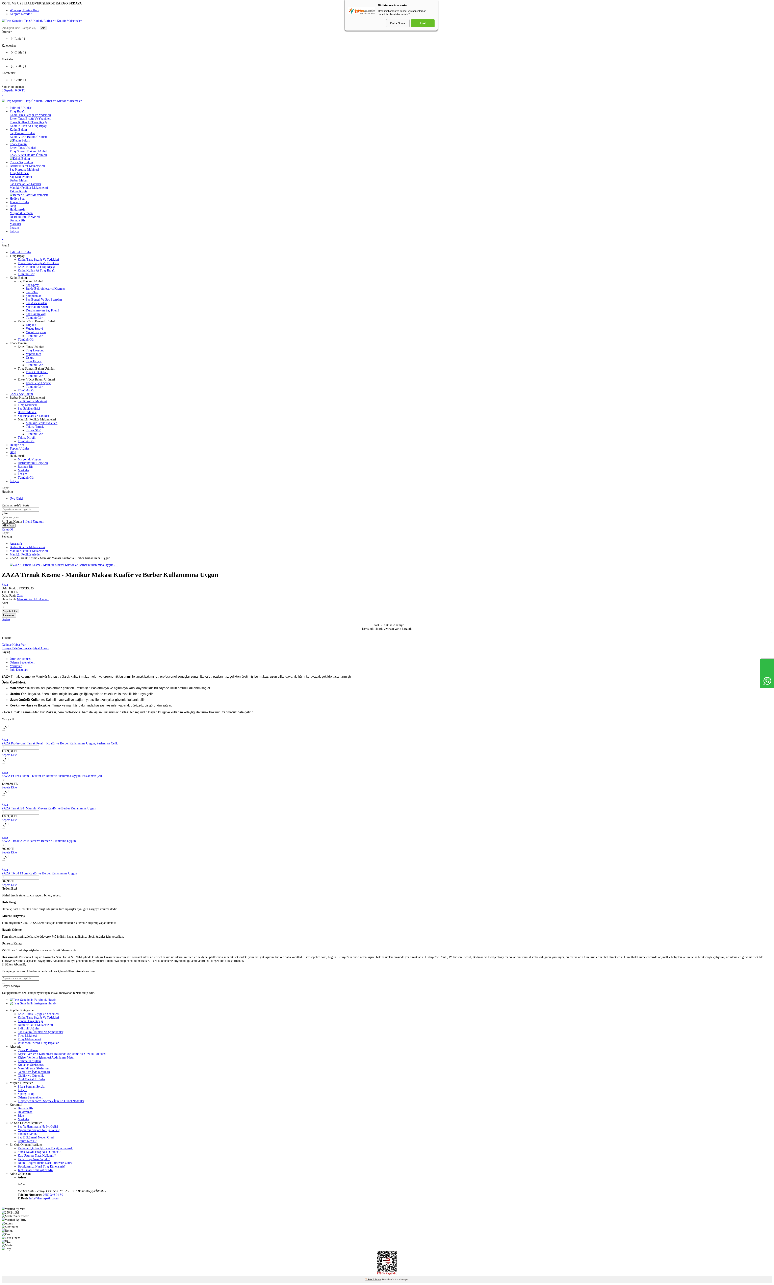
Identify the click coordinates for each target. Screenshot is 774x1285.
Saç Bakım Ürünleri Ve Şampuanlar (40, 1032)
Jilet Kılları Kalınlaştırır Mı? (35, 1170)
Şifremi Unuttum (33, 521)
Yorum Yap (25, 648)
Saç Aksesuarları (36, 303)
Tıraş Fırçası (34, 361)
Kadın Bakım (18, 129)
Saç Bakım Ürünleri (22, 133)
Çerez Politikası (28, 1050)
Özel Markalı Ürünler (31, 1079)
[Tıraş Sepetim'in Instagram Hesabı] (33, 1003)
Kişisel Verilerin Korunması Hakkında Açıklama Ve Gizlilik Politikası (62, 1053)
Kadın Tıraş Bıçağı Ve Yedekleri (30, 115)
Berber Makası (19, 180)
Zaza (5, 584)
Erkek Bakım (18, 144)
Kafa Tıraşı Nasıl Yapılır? (34, 1159)
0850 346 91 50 (53, 1194)
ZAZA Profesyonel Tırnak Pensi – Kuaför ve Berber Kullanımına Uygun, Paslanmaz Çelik (60, 743)
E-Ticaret (376, 1279)
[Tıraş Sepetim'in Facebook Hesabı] (33, 999)
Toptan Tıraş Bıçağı (30, 1021)
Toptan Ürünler (19, 202)
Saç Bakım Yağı (36, 314)
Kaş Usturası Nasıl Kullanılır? (37, 1155)
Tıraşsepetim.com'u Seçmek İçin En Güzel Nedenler (51, 1101)
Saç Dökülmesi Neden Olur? (36, 1137)
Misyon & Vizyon (21, 213)
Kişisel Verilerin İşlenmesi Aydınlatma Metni (46, 1057)
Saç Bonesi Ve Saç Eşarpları (44, 299)
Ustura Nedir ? (27, 1141)
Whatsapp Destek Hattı (24, 10)
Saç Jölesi (32, 292)
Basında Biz (17, 220)
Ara (43, 27)
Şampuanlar (33, 296)
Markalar (15, 224)
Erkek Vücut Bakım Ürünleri (28, 155)
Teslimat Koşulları (29, 1061)
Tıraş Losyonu (35, 350)
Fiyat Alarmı (41, 648)
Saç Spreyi (33, 285)
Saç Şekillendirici (21, 176)
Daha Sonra (398, 23)
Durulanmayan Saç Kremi (42, 310)
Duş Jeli (31, 325)
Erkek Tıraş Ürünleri (23, 147)
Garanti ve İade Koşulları (34, 1072)
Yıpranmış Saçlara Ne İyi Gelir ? (38, 1130)
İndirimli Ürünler (20, 107)
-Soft (368, 1279)
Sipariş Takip (26, 1093)
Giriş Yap (8, 525)
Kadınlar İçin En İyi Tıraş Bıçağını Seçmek (45, 1148)
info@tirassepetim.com (43, 1198)
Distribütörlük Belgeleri (25, 216)
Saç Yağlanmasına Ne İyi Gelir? (38, 1126)
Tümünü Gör (26, 274)
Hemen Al (9, 615)
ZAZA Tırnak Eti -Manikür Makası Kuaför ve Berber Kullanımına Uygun (49, 808)
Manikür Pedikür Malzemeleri (29, 187)
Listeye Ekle (10, 648)
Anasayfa (16, 543)
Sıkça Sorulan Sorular (32, 1086)
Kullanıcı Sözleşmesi (31, 1064)
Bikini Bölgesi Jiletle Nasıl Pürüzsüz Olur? (45, 1162)
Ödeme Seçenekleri (22, 662)
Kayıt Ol (7, 529)
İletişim (14, 227)
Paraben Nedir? (27, 1133)
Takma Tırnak (35, 426)
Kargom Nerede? (21, 14)
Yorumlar (16, 666)
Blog (13, 206)
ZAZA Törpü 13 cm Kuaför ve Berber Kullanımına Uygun (39, 873)
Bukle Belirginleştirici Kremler (45, 288)
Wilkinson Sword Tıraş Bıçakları (38, 1043)
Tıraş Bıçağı (17, 111)
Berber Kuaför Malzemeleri (27, 166)
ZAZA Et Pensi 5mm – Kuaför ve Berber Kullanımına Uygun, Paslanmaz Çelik (52, 776)
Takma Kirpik (18, 191)
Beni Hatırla (14, 521)
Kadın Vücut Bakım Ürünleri (28, 136)
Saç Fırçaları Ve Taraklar (25, 184)
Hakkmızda (25, 1112)
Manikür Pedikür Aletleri (41, 423)
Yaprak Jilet (33, 354)
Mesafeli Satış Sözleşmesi (34, 1068)
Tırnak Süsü (33, 430)
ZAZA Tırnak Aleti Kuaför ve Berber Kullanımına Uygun (39, 841)
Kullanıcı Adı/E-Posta (15, 505)
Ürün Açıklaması (20, 658)
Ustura (30, 357)
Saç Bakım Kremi (37, 306)
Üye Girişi (16, 498)
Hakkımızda (17, 209)
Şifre (5, 513)
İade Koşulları (19, 669)
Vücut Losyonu (36, 332)
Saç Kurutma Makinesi (24, 169)
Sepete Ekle (10, 611)
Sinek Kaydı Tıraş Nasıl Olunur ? (39, 1152)
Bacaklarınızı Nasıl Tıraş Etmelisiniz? (42, 1166)
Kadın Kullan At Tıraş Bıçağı (28, 126)
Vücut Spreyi (34, 328)
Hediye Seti (17, 198)
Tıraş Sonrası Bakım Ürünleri (28, 151)
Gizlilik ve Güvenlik (31, 1075)
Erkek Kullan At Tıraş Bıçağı (28, 122)
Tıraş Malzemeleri (29, 1039)
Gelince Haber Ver (13, 644)
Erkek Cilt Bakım (37, 372)
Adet (5, 603)
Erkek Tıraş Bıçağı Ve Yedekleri (30, 118)
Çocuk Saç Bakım (21, 162)
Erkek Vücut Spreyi (38, 383)
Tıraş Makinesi (19, 173)
